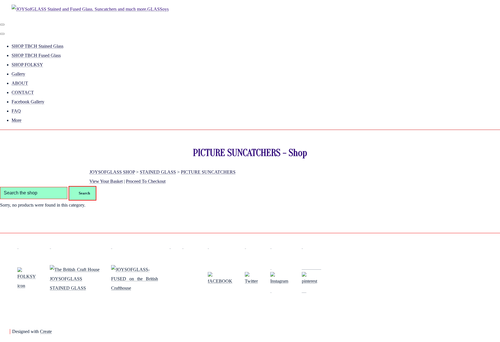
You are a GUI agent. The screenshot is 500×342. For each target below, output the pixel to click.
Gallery (18, 73)
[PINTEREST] (311, 279)
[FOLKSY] (27, 285)
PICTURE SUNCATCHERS (208, 172)
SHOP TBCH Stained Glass (37, 46)
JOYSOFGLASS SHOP (112, 172)
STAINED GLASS (158, 172)
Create (46, 331)
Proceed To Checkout (146, 181)
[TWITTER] (252, 281)
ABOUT (20, 83)
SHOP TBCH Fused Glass (36, 55)
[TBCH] (74, 288)
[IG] (280, 279)
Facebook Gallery (28, 101)
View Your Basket (106, 181)
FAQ (16, 111)
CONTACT (23, 92)
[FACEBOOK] (220, 281)
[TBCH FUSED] (134, 288)
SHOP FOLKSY (27, 64)
